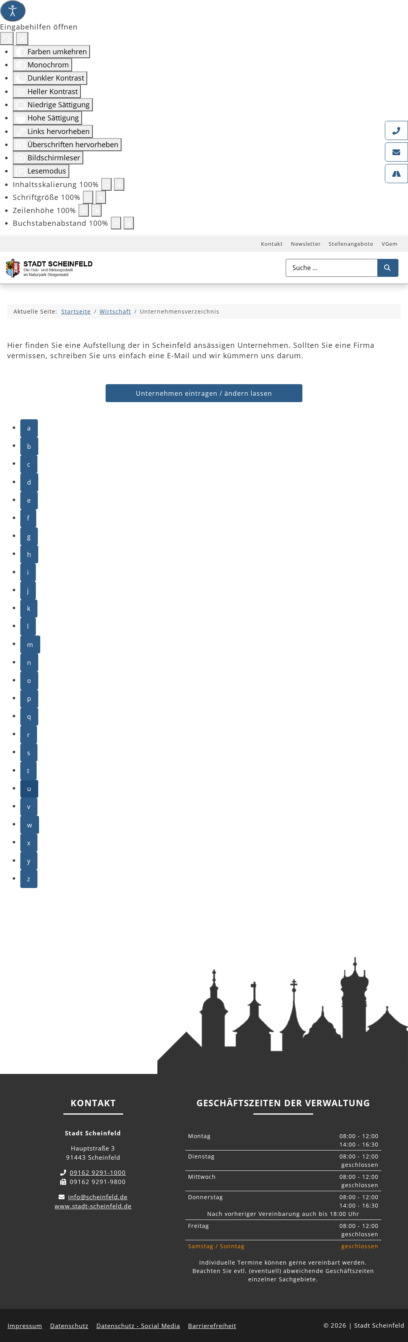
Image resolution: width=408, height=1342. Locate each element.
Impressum (25, 1326)
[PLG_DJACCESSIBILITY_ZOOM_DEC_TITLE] (106, 184)
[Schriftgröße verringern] (88, 197)
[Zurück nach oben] (394, 1300)
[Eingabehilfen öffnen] (13, 11)
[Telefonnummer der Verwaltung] (396, 130)
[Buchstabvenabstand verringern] (116, 223)
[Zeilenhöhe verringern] (83, 210)
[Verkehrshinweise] (396, 173)
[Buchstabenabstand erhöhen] (129, 223)
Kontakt (272, 243)
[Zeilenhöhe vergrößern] (96, 210)
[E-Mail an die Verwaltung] (396, 152)
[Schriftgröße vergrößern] (101, 197)
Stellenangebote (351, 243)
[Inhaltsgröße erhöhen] (119, 184)
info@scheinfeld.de (98, 1197)
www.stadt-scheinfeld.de (93, 1206)
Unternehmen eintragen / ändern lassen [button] (204, 393)
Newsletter (306, 243)
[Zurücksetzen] (7, 38)
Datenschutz (69, 1326)
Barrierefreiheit (212, 1326)
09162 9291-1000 (98, 1172)
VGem (390, 243)
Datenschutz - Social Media (138, 1326)
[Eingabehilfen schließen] (22, 38)
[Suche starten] (387, 268)
